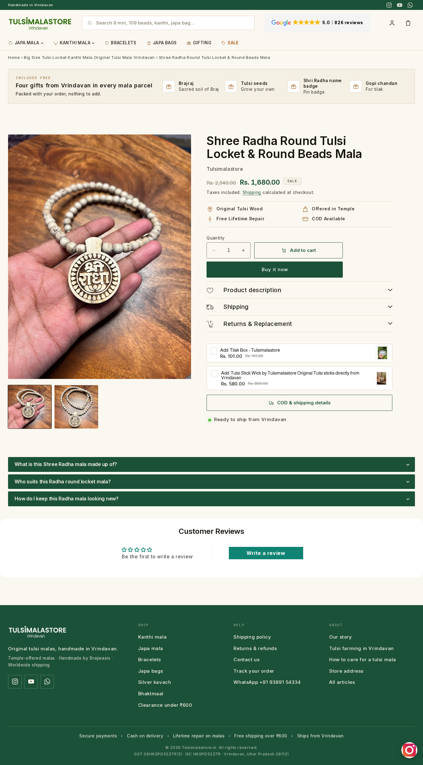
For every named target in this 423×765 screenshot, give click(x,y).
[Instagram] (389, 5)
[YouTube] (399, 5)
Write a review (265, 553)
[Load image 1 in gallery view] (29, 407)
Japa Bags (165, 42)
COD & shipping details (304, 403)
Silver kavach (154, 682)
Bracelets (124, 42)
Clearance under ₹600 (165, 705)
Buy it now (275, 269)
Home (14, 57)
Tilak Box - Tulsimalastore (250, 350)
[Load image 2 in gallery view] (76, 407)
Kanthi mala (152, 637)
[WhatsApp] (410, 5)
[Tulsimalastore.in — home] (40, 23)
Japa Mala (27, 42)
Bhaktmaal (151, 694)
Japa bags (150, 671)
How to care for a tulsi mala (362, 659)
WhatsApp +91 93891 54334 (267, 682)
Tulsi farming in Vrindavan (361, 648)
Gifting (202, 42)
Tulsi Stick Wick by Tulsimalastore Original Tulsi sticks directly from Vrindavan (290, 375)
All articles (342, 682)
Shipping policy (252, 637)
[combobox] (172, 23)
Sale (233, 42)
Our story (340, 637)
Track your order (253, 671)
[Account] (392, 23)
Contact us (246, 659)
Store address (346, 671)
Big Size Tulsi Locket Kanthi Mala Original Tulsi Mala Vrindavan (89, 57)
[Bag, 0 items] (408, 23)
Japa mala (150, 648)
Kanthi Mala (75, 42)
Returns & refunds (255, 648)
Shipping (251, 192)
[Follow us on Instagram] (409, 750)
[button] (211, 464)
